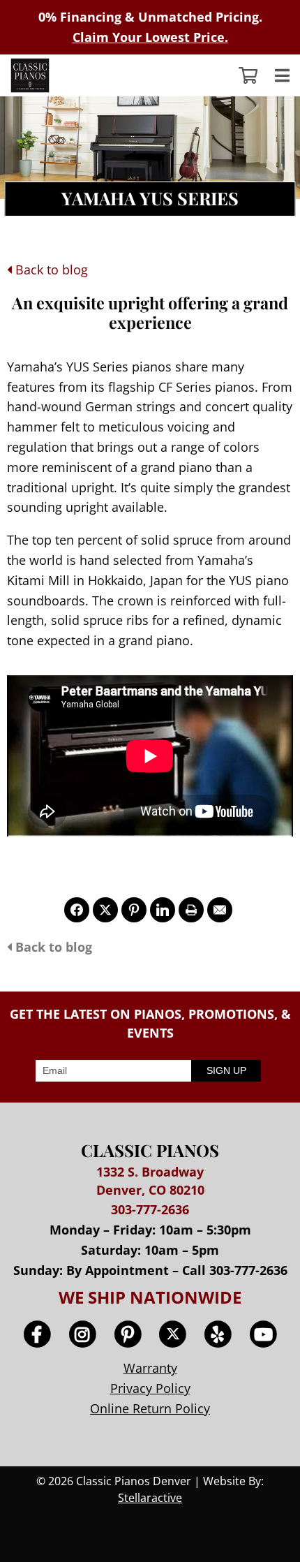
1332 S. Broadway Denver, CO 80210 (150, 1180)
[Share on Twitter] (105, 909)
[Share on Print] (191, 909)
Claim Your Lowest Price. (150, 37)
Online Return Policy (150, 1408)
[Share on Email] (219, 909)
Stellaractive (150, 1497)
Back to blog (50, 269)
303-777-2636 (150, 1209)
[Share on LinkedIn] (162, 909)
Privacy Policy (150, 1388)
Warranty (150, 1368)
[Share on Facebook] (76, 909)
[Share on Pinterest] (134, 909)
